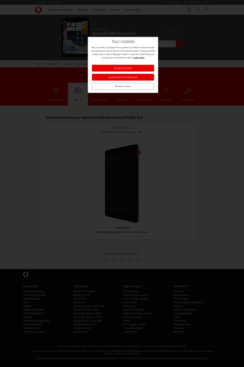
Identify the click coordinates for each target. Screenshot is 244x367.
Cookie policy (138, 57)
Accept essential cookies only (122, 77)
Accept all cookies (123, 68)
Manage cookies (123, 86)
